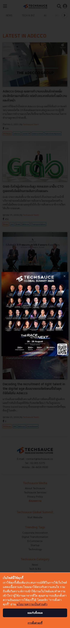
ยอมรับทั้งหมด (35, 612)
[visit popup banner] (35, 314)
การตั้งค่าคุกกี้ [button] (35, 622)
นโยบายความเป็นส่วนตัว (32, 604)
